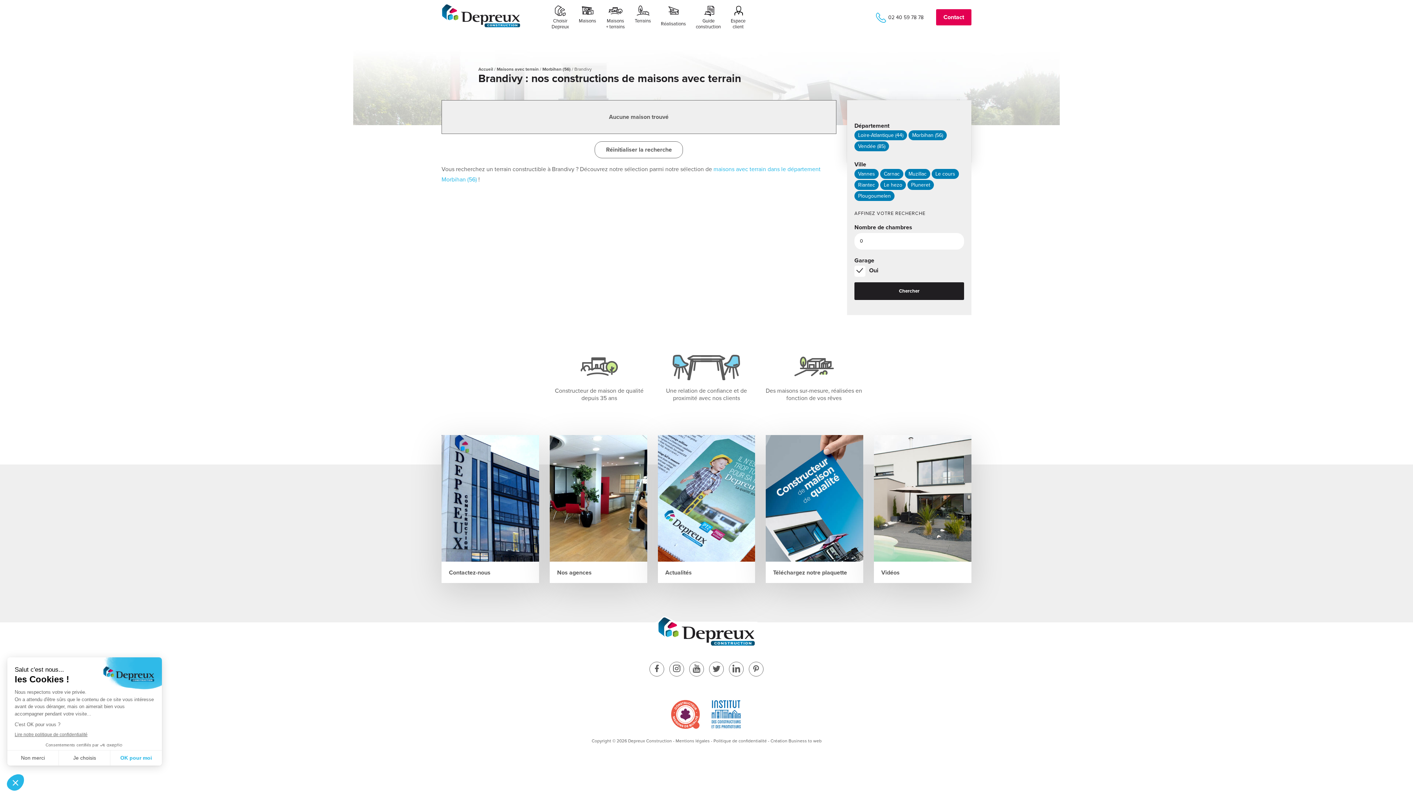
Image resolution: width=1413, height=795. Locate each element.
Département (871, 126)
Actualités (678, 572)
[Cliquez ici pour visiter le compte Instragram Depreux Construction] (676, 669)
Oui (873, 270)
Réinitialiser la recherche (639, 149)
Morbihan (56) (556, 69)
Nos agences (574, 572)
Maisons (587, 21)
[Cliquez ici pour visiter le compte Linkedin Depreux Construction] (736, 669)
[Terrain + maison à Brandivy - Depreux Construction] (481, 26)
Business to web (805, 740)
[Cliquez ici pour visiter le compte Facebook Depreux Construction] (656, 669)
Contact (953, 17)
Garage (864, 260)
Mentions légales (693, 740)
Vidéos (890, 572)
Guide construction (708, 24)
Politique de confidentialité (740, 740)
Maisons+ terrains (615, 24)
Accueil (485, 69)
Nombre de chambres (883, 227)
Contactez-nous (470, 572)
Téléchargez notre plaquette (810, 572)
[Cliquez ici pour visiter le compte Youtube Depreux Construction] (696, 669)
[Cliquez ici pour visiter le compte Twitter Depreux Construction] (716, 669)
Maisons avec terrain (518, 69)
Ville (860, 164)
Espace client (738, 24)
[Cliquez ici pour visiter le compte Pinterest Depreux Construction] (756, 669)
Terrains (643, 21)
